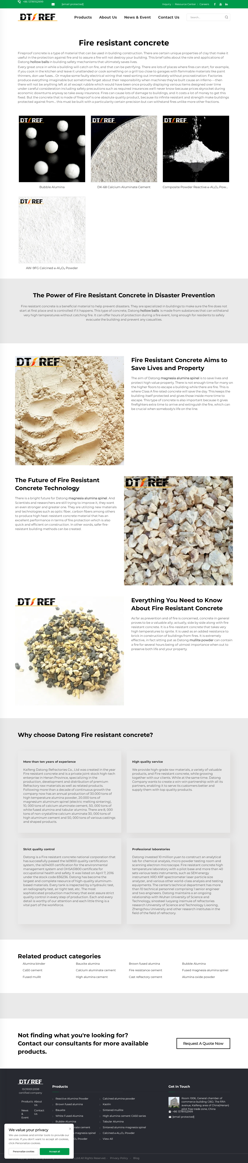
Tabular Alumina (113, 1121)
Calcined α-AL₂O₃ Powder (119, 1133)
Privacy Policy (119, 1158)
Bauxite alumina (88, 963)
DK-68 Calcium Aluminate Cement (124, 187)
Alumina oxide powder (198, 977)
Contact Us (168, 17)
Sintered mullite (113, 1110)
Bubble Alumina (52, 187)
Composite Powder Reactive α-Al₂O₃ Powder (197, 187)
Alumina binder (34, 963)
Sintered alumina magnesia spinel (124, 1127)
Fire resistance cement (145, 970)
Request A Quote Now (203, 1043)
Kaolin (107, 1104)
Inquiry (166, 4)
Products (83, 17)
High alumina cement (92, 977)
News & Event (137, 17)
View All (108, 1138)
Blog (136, 1158)
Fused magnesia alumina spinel (205, 970)
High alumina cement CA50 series (124, 1116)
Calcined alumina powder (119, 1098)
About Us (108, 17)
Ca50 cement (32, 970)
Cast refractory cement (145, 977)
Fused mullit (32, 977)
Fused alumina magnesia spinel (76, 1133)
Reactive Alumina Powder (72, 1098)
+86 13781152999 (33, 1)
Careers (204, 4)
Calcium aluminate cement (96, 970)
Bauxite (60, 1110)
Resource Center (185, 4)
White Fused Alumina (69, 1116)
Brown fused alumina (144, 963)
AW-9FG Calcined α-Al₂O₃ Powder (52, 268)
